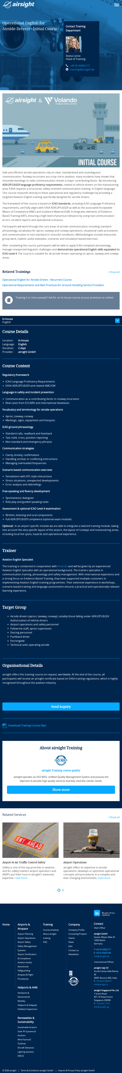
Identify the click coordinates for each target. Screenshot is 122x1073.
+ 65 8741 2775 (103, 1003)
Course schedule (51, 930)
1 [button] (59, 890)
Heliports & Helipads (27, 1005)
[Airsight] (19, 5)
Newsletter (73, 954)
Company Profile (76, 930)
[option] (30, 851)
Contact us (73, 950)
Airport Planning (25, 934)
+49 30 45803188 (103, 953)
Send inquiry (61, 707)
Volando (63, 566)
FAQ (45, 942)
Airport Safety (24, 942)
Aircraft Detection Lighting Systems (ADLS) (26, 1052)
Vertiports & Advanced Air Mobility (24, 997)
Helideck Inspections (27, 1009)
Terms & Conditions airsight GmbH (37, 1070)
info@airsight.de (101, 956)
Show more (61, 790)
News (71, 942)
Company (74, 924)
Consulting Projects (77, 934)
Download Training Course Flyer (27, 725)
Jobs (70, 946)
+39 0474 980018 (103, 981)
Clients (71, 938)
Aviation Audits (25, 962)
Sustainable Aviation (27, 1027)
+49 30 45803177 (80, 65)
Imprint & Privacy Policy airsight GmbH (76, 1070)
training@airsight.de (82, 69)
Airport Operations (26, 938)
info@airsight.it (101, 984)
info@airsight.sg (101, 1007)
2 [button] (63, 890)
